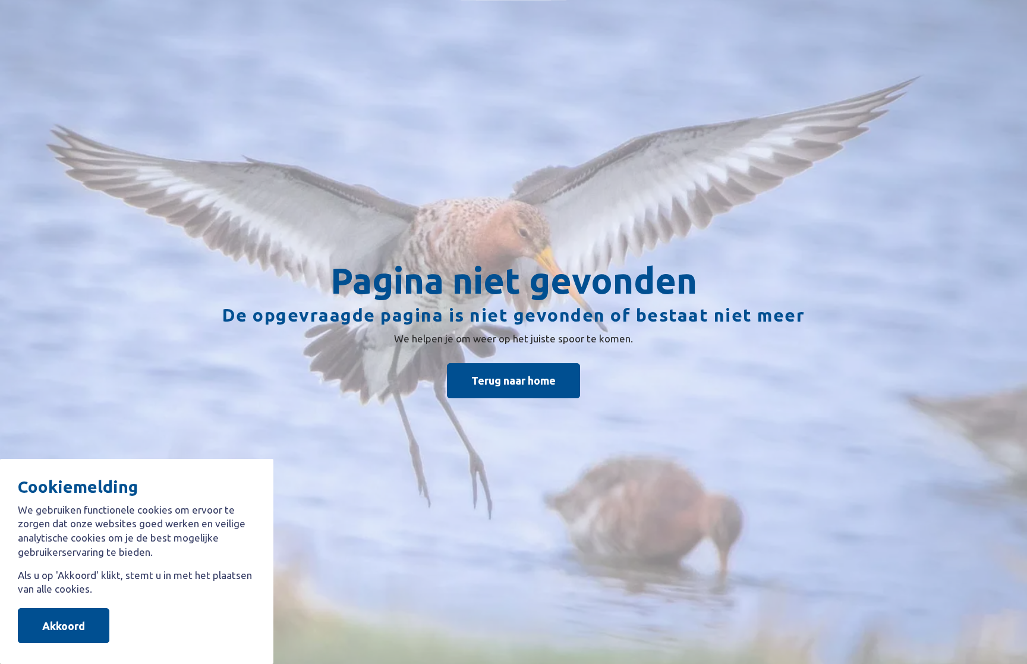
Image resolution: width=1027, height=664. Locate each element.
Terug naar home (513, 380)
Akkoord (63, 625)
